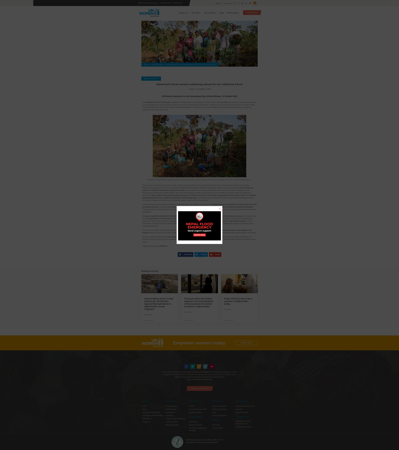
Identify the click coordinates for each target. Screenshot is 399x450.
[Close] (219, 208)
